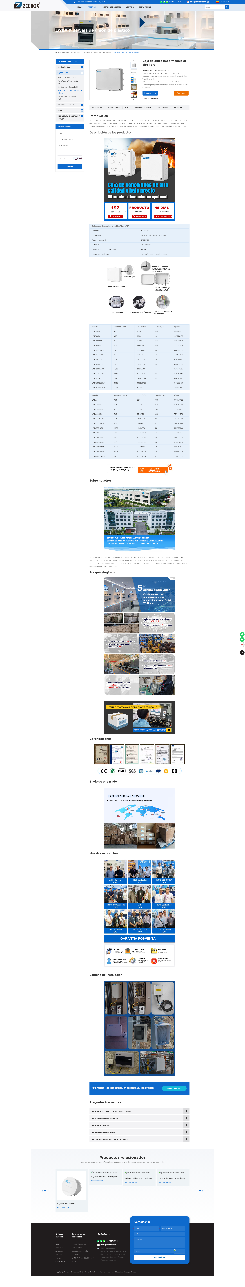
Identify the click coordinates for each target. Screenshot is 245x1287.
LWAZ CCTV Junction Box (67, 77)
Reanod (133, 1272)
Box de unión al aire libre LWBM (67, 98)
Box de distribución (65, 67)
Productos (93, 7)
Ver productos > (63, 1182)
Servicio (130, 7)
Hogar (80, 7)
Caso (127, 107)
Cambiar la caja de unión (135, 1177)
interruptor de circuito (66, 105)
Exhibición (178, 107)
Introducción (97, 107)
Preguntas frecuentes (143, 107)
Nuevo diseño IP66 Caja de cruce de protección (71, 1178)
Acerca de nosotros (112, 7)
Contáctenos (145, 7)
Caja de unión (78, 52)
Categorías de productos (67, 61)
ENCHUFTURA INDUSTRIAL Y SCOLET (69, 117)
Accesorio (61, 110)
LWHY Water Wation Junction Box (68, 82)
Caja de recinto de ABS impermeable (173, 1177)
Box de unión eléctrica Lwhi (68, 87)
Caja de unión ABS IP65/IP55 (103, 1177)
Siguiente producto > (150, 98)
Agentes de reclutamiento (181, 94)
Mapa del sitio (115, 1272)
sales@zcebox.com (198, 2)
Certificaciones (162, 107)
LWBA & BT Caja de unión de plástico (97, 52)
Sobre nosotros (114, 107)
